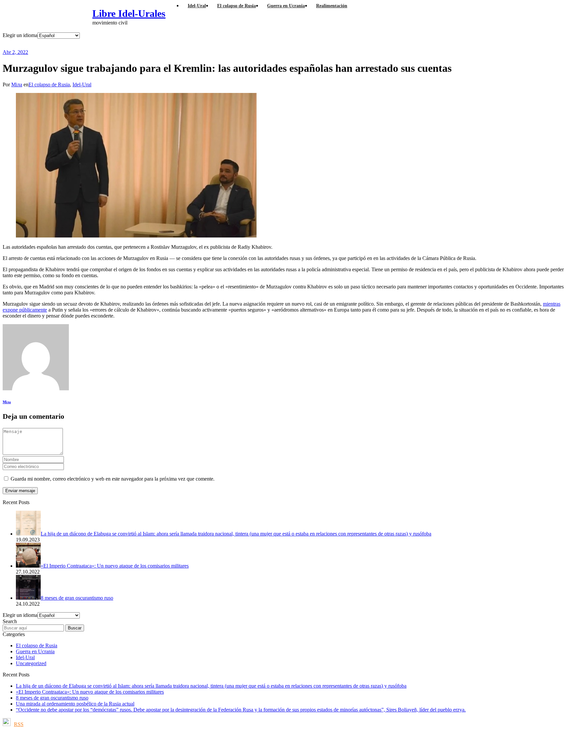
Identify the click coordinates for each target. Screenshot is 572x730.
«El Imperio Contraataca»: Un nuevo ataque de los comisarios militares (90, 692)
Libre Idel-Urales (129, 13)
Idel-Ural (81, 84)
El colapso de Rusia (49, 84)
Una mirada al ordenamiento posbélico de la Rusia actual (75, 704)
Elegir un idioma (20, 35)
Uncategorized (31, 663)
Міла (16, 84)
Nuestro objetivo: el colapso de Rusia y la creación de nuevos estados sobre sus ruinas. (162, 44)
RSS (19, 724)
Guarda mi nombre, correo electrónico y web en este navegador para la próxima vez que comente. (113, 479)
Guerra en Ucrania (35, 651)
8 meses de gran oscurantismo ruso (52, 698)
